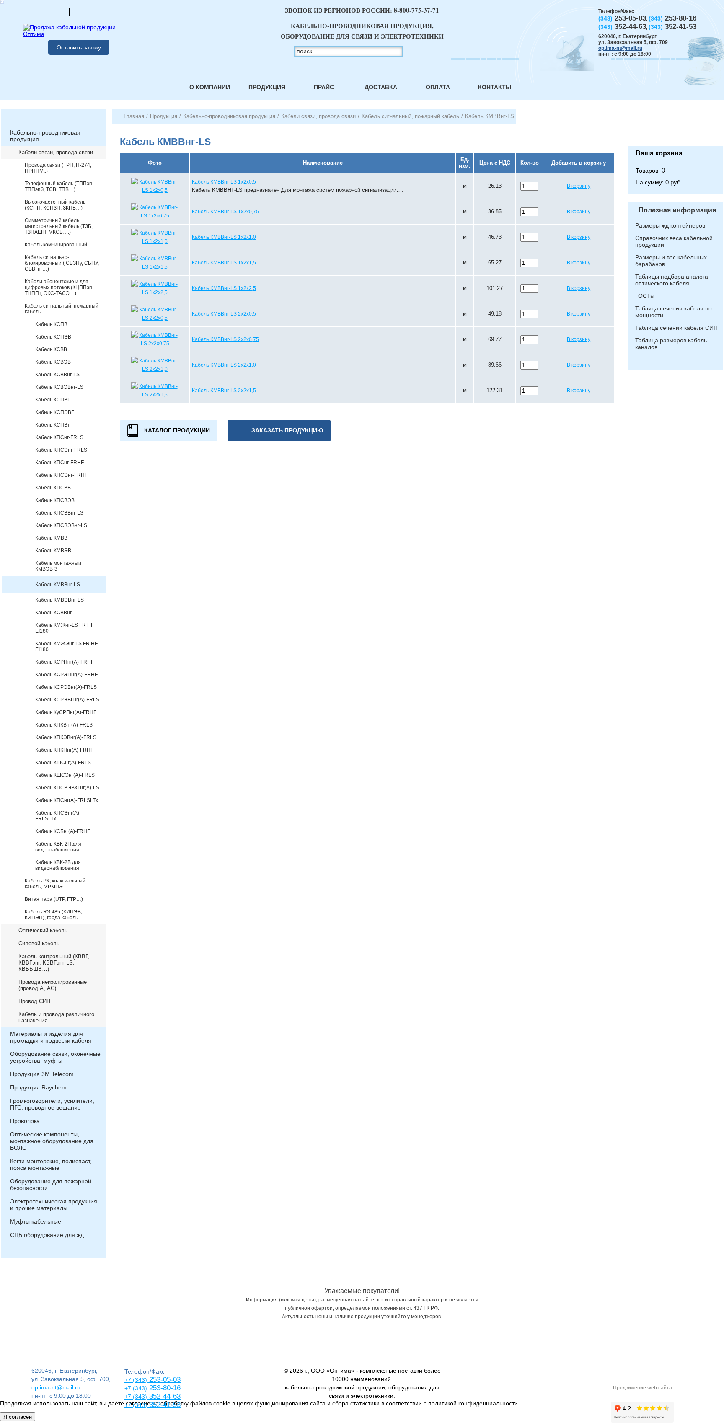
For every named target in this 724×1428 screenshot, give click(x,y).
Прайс (324, 87)
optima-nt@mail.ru (620, 48)
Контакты (495, 87)
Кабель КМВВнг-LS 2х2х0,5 (224, 314)
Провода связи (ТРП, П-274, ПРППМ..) (58, 168)
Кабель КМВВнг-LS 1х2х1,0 (224, 237)
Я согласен (17, 1417)
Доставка (381, 87)
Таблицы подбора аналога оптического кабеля (671, 280)
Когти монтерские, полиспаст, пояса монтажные (50, 1164)
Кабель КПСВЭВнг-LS (61, 525)
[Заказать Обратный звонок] (675, 127)
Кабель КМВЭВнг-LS (59, 600)
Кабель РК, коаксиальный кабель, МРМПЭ (55, 884)
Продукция (266, 87)
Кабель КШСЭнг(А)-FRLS (65, 775)
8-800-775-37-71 (416, 10)
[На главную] (52, 11)
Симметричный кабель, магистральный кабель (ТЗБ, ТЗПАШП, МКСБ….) (59, 226)
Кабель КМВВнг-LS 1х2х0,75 (225, 212)
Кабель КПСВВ (53, 488)
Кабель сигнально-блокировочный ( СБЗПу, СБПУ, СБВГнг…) (62, 263)
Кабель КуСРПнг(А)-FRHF (65, 712)
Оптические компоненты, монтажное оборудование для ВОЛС (51, 1141)
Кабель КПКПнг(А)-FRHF (64, 750)
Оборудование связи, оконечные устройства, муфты (55, 1057)
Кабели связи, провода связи (55, 152)
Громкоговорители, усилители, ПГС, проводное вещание (52, 1104)
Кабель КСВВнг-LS (57, 375)
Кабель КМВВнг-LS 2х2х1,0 (224, 365)
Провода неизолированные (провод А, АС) (52, 985)
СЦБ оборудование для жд (47, 1234)
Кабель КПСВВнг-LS (59, 513)
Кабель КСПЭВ (53, 337)
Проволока (25, 1121)
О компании (209, 87)
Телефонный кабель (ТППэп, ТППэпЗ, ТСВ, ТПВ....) (59, 186)
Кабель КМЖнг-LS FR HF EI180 (64, 628)
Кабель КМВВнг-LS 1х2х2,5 (224, 288)
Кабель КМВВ (51, 538)
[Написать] (120, 11)
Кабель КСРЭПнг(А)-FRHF (66, 675)
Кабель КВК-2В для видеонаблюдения (58, 865)
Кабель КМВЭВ (53, 551)
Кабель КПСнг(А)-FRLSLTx (66, 800)
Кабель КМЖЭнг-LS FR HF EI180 (66, 646)
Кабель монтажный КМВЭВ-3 (58, 566)
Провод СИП (34, 1001)
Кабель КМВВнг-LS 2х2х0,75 (225, 339)
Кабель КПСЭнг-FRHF (61, 475)
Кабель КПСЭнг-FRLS (61, 450)
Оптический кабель (42, 930)
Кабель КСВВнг (53, 613)
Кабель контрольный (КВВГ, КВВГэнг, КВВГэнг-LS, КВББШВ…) (53, 962)
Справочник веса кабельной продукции (674, 241)
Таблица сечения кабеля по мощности (673, 311)
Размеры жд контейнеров (670, 225)
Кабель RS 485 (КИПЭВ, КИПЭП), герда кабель (53, 915)
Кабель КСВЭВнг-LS (59, 387)
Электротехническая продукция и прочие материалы (53, 1204)
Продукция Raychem (38, 1087)
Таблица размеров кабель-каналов (672, 343)
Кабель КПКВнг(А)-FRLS (64, 725)
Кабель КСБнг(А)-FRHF (62, 831)
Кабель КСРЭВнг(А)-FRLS (66, 687)
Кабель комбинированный (56, 245)
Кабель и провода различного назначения (56, 1017)
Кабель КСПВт (52, 425)
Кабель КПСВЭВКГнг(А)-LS (67, 788)
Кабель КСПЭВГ (54, 412)
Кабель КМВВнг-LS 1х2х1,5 (224, 263)
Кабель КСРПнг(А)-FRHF (64, 662)
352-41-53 (164, 1405)
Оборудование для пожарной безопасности (50, 1184)
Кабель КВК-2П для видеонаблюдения (58, 847)
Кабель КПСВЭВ (55, 500)
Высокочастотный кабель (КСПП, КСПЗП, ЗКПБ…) (55, 205)
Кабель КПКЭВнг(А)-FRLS (65, 737)
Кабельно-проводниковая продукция (45, 135)
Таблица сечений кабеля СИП (676, 327)
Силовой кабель (38, 943)
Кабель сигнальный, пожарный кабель (61, 309)
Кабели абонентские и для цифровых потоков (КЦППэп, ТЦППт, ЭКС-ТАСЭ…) (59, 287)
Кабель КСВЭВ (53, 362)
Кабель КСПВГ (52, 400)
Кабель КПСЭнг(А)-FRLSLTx (58, 816)
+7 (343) (135, 1405)
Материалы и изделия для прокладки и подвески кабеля (50, 1037)
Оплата (438, 87)
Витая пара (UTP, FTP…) (54, 899)
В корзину (578, 186)
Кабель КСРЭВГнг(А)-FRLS (67, 700)
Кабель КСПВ (51, 324)
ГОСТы (644, 295)
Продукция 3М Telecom (42, 1074)
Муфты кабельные (35, 1221)
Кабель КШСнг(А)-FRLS (63, 763)
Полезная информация (677, 210)
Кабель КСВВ (51, 349)
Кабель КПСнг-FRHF (59, 463)
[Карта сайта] (86, 11)
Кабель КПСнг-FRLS (59, 437)
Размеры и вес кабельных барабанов (671, 260)
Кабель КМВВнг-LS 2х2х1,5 (224, 390)
